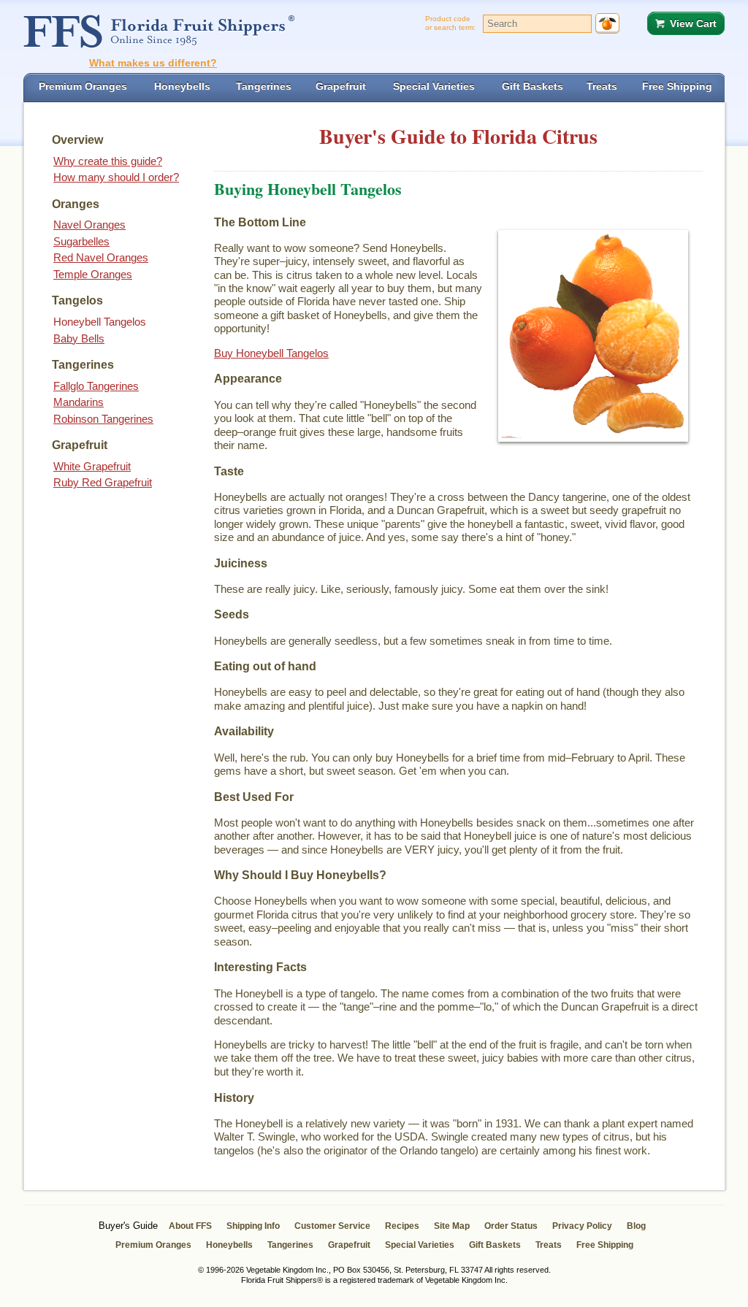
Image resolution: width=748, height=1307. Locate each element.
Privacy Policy (582, 1226)
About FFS (190, 1226)
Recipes (402, 1226)
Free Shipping (604, 1245)
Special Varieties (419, 1245)
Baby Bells (78, 338)
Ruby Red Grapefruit (102, 482)
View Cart (693, 23)
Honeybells (229, 1245)
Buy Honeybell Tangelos (271, 353)
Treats (548, 1245)
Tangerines (290, 1245)
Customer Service (332, 1226)
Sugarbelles (81, 241)
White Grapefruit (92, 466)
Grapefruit (349, 1245)
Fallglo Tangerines (96, 386)
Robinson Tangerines (103, 419)
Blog (636, 1226)
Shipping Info (253, 1226)
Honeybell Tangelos (99, 321)
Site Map (452, 1226)
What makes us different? (153, 63)
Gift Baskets (495, 1245)
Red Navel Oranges (100, 257)
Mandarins (78, 402)
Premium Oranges (153, 1245)
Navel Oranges (89, 224)
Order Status (511, 1226)
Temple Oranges (92, 274)
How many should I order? (116, 177)
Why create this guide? (107, 161)
